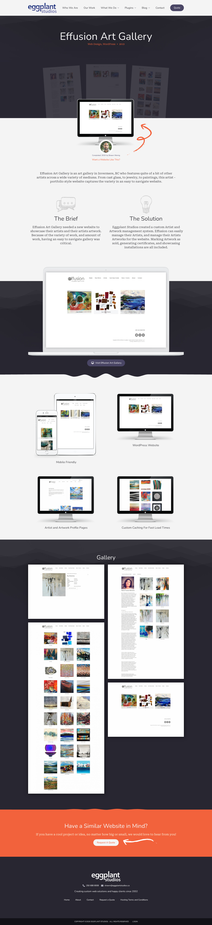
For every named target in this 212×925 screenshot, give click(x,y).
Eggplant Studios (99, 921)
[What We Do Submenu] (119, 8)
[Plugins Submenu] (136, 8)
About (78, 899)
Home (67, 899)
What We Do (108, 8)
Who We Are (70, 8)
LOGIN (135, 921)
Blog (144, 8)
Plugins (129, 8)
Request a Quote (107, 899)
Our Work (89, 8)
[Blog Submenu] (150, 8)
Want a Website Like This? (106, 159)
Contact (160, 8)
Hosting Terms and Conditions (134, 899)
